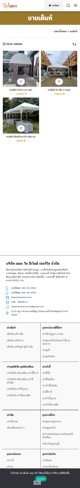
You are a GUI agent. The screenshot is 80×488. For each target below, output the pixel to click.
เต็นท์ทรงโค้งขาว (15, 340)
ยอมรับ (41, 478)
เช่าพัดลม (47, 460)
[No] (37, 482)
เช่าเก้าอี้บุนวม (49, 398)
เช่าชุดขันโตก (48, 356)
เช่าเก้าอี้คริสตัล (49, 386)
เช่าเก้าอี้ (46, 367)
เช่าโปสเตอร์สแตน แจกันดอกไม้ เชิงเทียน (57, 435)
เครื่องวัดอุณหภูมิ (51, 444)
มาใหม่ (55, 5)
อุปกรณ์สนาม (14, 454)
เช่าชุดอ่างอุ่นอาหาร (51, 421)
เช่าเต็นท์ (11, 328)
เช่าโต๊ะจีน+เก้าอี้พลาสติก (19, 395)
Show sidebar (14, 44)
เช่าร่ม (10, 467)
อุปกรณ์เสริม (49, 454)
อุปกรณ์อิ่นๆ (48, 415)
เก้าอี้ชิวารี (47, 392)
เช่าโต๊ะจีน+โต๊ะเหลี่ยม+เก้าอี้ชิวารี (22, 373)
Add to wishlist (21, 81)
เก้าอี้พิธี (46, 373)
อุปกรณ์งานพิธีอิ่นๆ (52, 328)
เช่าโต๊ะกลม (12, 421)
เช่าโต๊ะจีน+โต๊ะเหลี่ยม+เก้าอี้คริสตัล (20, 381)
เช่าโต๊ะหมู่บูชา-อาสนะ (52, 334)
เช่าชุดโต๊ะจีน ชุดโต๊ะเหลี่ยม (20, 367)
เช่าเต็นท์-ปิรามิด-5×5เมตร (59, 90)
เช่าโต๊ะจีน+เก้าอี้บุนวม (17, 389)
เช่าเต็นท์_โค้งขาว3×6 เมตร (20, 90)
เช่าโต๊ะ (10, 415)
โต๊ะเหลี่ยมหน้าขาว (16, 428)
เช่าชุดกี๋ (46, 350)
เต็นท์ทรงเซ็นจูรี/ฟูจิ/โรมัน (20, 347)
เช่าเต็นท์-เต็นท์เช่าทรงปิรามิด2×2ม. (21, 136)
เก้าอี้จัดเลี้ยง (48, 379)
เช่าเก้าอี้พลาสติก (50, 405)
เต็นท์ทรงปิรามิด (15, 334)
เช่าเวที (10, 460)
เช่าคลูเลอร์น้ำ (49, 428)
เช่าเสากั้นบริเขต (50, 467)
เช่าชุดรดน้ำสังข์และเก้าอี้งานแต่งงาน (56, 342)
